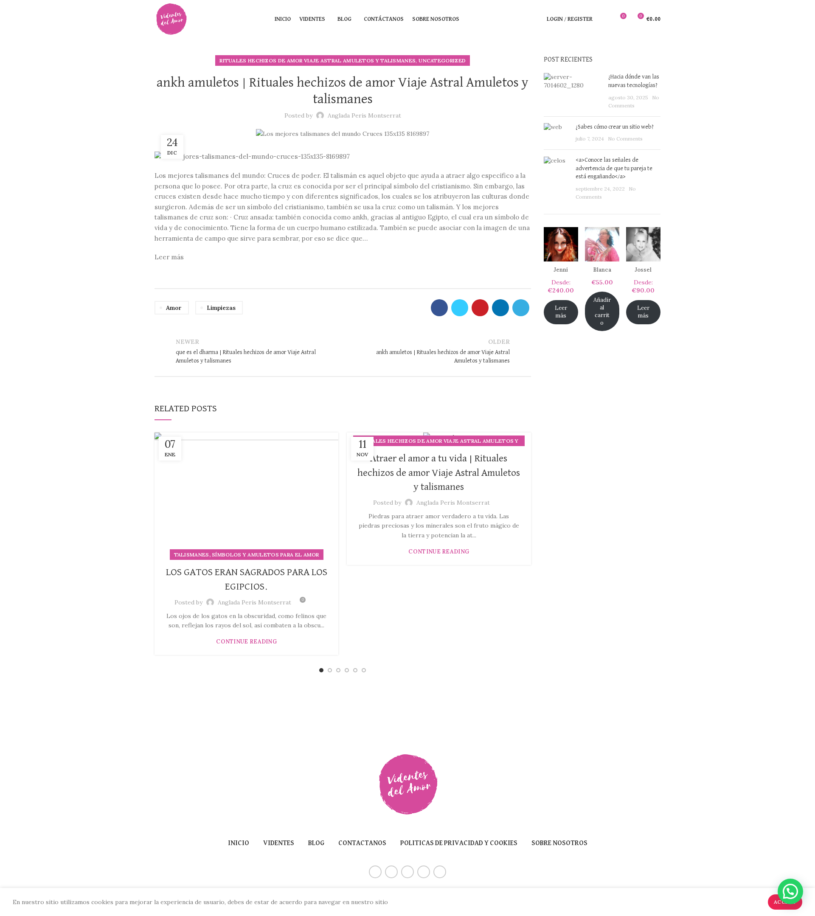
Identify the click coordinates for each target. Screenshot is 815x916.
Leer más (561, 311)
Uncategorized (442, 60)
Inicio (238, 843)
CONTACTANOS (362, 843)
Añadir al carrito (602, 311)
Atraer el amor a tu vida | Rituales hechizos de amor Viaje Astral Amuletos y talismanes (438, 472)
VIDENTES (278, 843)
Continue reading (246, 641)
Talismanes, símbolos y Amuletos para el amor (246, 554)
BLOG (316, 843)
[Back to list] (342, 351)
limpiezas (221, 308)
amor (174, 308)
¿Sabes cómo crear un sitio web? (615, 127)
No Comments (625, 138)
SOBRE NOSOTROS (559, 843)
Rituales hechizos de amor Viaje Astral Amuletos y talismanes (317, 60)
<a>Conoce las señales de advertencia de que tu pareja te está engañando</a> (614, 168)
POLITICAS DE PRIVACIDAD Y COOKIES (458, 843)
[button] (790, 891)
